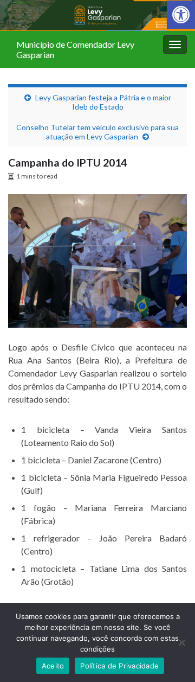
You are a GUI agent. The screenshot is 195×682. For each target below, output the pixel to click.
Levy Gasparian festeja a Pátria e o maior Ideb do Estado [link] (103, 102)
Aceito (53, 665)
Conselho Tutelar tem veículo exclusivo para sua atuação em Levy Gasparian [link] (97, 132)
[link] (181, 15)
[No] (181, 642)
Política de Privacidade (119, 665)
